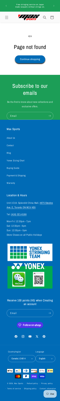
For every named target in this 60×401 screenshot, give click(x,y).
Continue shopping (30, 59)
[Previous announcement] (6, 5)
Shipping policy (30, 388)
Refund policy (32, 383)
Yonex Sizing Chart (15, 160)
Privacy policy (47, 383)
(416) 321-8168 (18, 214)
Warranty (11, 182)
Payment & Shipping (16, 175)
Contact (10, 145)
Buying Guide (13, 167)
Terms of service (14, 388)
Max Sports (18, 383)
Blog (9, 152)
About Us (11, 137)
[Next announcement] (54, 5)
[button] (6, 17)
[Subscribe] (49, 116)
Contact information (48, 388)
